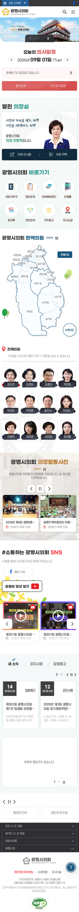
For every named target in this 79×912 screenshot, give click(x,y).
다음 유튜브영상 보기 (72, 624)
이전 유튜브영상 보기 (7, 624)
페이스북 (74, 3)
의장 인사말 (24, 154)
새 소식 (13, 664)
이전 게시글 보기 (67, 674)
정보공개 (30, 197)
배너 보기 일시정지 (9, 802)
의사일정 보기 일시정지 (71, 73)
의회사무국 (11, 197)
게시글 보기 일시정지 (71, 674)
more (49, 237)
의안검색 (30, 220)
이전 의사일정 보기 (11, 59)
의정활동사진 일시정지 (40, 488)
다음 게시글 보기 (75, 674)
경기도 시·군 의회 (15, 833)
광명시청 (10, 848)
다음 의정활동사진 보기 (49, 488)
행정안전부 (20, 813)
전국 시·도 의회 (13, 826)
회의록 (11, 220)
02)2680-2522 (32, 882)
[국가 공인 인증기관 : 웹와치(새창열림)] (39, 903)
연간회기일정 (58, 86)
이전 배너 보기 (4, 802)
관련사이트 (11, 841)
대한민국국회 (59, 813)
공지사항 (36, 664)
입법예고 (59, 664)
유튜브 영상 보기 (17, 586)
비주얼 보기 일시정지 (48, 38)
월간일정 (21, 86)
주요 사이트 (15, 3)
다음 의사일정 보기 (67, 59)
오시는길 (67, 220)
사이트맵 (42, 872)
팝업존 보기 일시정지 (64, 782)
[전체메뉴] (73, 12)
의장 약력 (61, 154)
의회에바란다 (49, 197)
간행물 (67, 197)
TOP (71, 867)
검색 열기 (64, 12)
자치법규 (49, 220)
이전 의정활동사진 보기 (31, 488)
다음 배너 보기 (14, 802)
